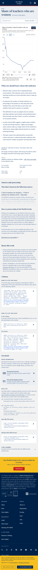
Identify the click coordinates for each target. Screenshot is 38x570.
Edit (31, 34)
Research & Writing (6, 535)
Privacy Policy (13, 562)
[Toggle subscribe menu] (35, 3)
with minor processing (30, 159)
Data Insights (5, 512)
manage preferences (24, 562)
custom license (10, 485)
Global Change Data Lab (26, 475)
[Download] (27, 79)
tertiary (6, 153)
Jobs (21, 519)
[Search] (30, 3)
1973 (7, 74)
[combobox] (30, 3)
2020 (33, 74)
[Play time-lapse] (3, 74)
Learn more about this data (12, 78)
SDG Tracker (4, 524)
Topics (3, 505)
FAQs (15, 488)
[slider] (11, 75)
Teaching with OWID (7, 527)
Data (2, 508)
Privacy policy (5, 555)
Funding (22, 512)
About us (22, 505)
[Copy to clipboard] (31, 291)
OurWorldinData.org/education (8, 80)
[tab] (3, 35)
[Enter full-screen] (34, 79)
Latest (3, 520)
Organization (23, 508)
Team (21, 516)
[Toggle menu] (3, 3)
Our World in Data (19, 2)
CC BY (17, 80)
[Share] (30, 79)
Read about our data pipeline (9, 237)
